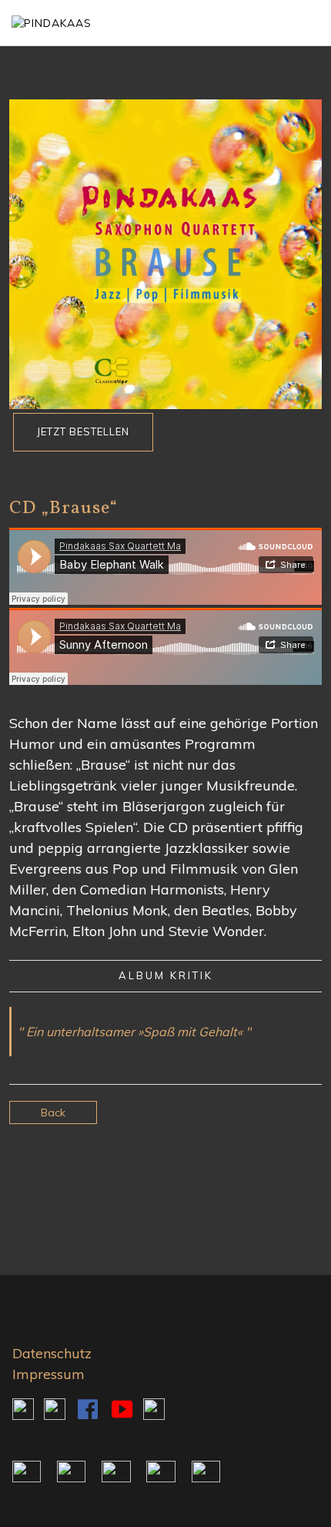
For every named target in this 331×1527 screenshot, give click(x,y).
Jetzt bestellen (83, 431)
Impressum (48, 1374)
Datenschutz (52, 1353)
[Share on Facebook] (165, 1171)
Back (53, 1112)
